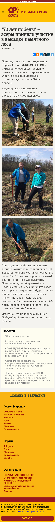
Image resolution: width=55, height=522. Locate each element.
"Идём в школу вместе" (16, 336)
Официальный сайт (13, 411)
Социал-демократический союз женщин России (19, 487)
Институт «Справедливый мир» (19, 475)
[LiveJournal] (48, 54)
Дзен (6, 420)
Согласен (27, 518)
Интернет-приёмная (14, 414)
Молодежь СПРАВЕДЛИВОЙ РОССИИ (17, 482)
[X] (45, 54)
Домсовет (9, 491)
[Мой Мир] (41, 54)
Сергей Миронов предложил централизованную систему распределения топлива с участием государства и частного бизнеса (27, 365)
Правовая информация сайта (30, 511)
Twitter (7, 423)
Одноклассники (11, 429)
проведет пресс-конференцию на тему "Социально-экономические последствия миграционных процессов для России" (27, 352)
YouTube (8, 458)
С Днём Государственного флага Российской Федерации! (22, 342)
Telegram (8, 417)
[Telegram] (52, 54)
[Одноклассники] (37, 54)
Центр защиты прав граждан (18, 478)
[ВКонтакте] (34, 54)
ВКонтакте (9, 426)
